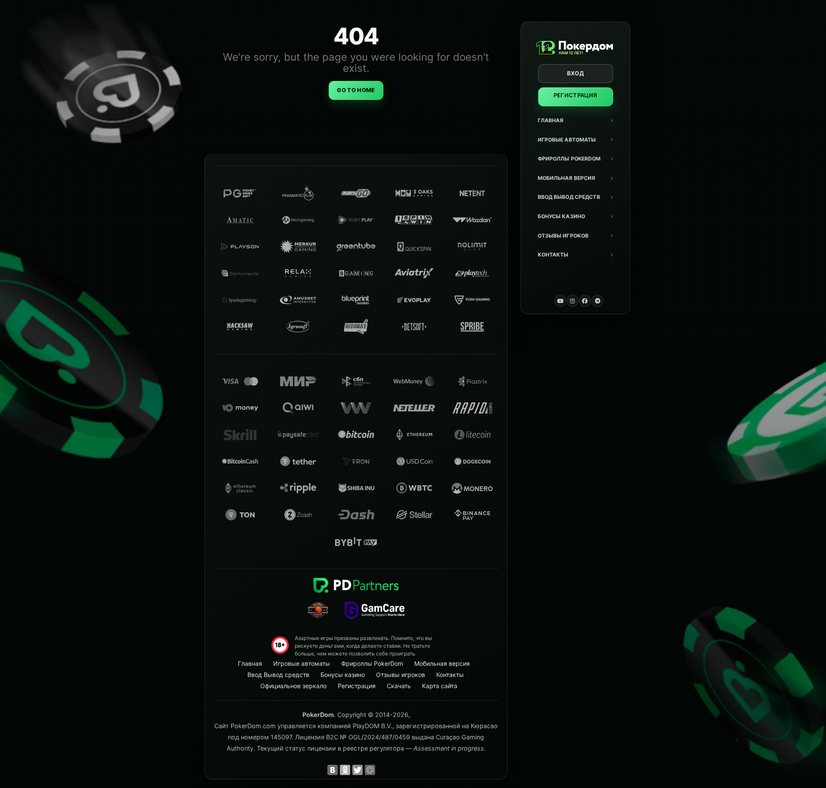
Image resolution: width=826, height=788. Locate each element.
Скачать (399, 685)
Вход (575, 73)
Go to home (356, 90)
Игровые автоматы (567, 139)
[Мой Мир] (370, 770)
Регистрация (576, 95)
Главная (551, 120)
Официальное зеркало (293, 685)
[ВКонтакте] (332, 770)
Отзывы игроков (563, 235)
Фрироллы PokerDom (569, 158)
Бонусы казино (562, 216)
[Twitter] (357, 770)
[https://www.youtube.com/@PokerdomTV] (560, 301)
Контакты (553, 254)
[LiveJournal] (382, 770)
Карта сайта (439, 685)
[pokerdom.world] (573, 301)
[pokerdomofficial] (585, 301)
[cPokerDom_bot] (598, 301)
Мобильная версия (566, 178)
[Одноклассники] (345, 770)
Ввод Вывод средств (569, 197)
